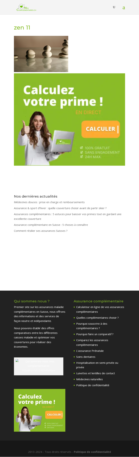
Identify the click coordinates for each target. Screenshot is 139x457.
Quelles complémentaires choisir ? (97, 317)
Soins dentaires (85, 357)
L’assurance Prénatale (90, 351)
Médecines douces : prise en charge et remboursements (49, 202)
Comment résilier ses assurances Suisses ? (41, 230)
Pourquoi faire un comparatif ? (94, 334)
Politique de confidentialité (92, 385)
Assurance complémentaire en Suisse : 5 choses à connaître (51, 225)
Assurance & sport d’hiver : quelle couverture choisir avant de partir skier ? (60, 208)
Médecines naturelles (89, 379)
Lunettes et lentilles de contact (95, 373)
